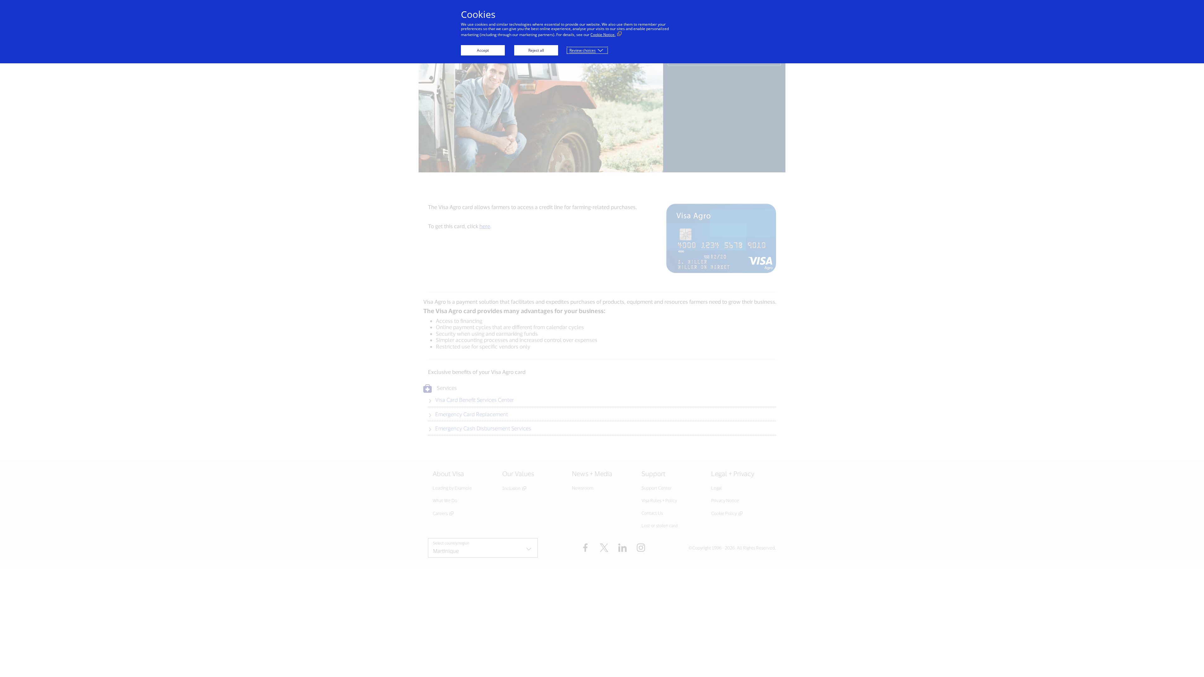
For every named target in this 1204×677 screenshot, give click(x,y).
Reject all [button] (536, 50)
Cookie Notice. (602, 34)
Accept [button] (483, 50)
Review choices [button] (582, 50)
